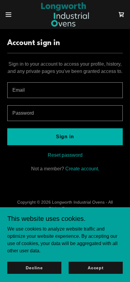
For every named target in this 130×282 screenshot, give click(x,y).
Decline (34, 267)
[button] (11, 14)
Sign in (65, 136)
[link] (65, 14)
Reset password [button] (65, 155)
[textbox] (65, 90)
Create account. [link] (82, 168)
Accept (96, 267)
